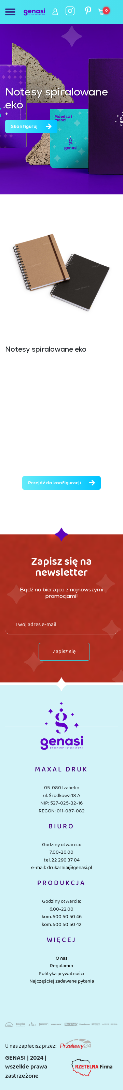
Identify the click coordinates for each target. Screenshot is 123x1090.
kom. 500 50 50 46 (62, 916)
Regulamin (61, 965)
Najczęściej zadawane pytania (61, 981)
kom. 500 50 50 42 (62, 924)
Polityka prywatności (61, 973)
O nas (62, 958)
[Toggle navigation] (11, 12)
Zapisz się (64, 652)
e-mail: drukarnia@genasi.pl (61, 867)
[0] (101, 13)
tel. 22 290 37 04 (62, 860)
